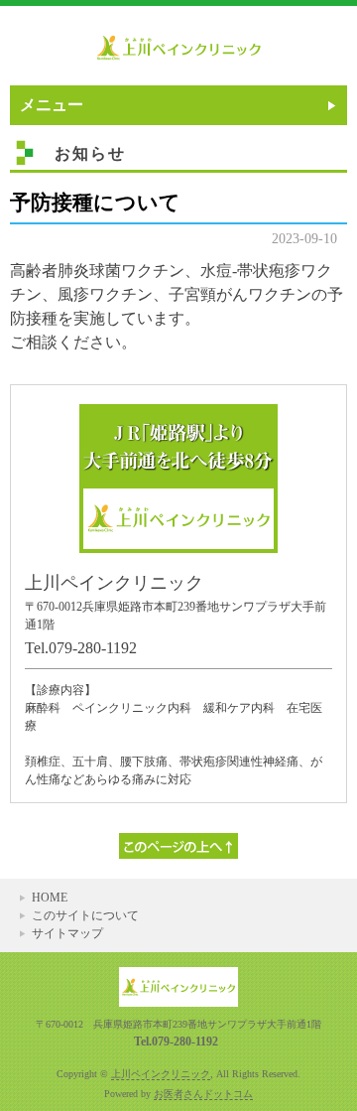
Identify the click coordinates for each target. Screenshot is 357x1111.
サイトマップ (67, 933)
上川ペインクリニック (160, 1073)
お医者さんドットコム (203, 1093)
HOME (49, 897)
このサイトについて (85, 915)
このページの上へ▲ (178, 846)
